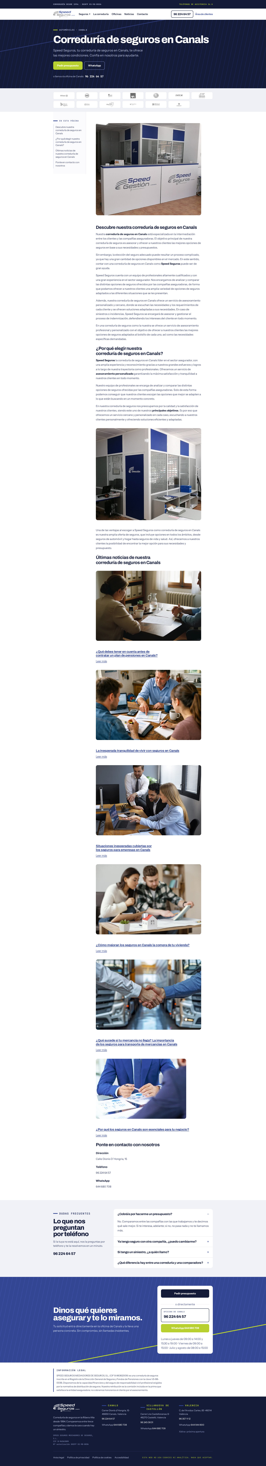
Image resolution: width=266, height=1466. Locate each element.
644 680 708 (120, 1424)
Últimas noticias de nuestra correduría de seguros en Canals (67, 153)
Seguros (83, 14)
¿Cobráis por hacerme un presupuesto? (144, 1214)
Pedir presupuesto (68, 65)
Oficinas (116, 14)
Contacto (142, 14)
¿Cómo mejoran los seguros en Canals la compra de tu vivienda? (143, 945)
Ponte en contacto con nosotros (67, 164)
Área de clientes (204, 14)
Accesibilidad (122, 1457)
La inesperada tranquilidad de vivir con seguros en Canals (137, 750)
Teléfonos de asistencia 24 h (196, 4)
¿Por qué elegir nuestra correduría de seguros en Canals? (68, 142)
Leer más (101, 661)
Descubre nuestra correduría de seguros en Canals (68, 130)
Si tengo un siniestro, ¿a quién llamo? (143, 1252)
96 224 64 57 (94, 76)
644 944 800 (197, 1424)
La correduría (101, 14)
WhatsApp (94, 65)
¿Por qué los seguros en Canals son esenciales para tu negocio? (142, 1129)
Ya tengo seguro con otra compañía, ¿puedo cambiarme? (157, 1241)
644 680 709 (159, 1428)
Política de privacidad (78, 1457)
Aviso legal (58, 1457)
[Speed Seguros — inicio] (64, 14)
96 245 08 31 (146, 1422)
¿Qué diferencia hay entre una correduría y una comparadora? (160, 1262)
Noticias (129, 14)
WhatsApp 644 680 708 (185, 1328)
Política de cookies (102, 1457)
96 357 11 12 (184, 1418)
